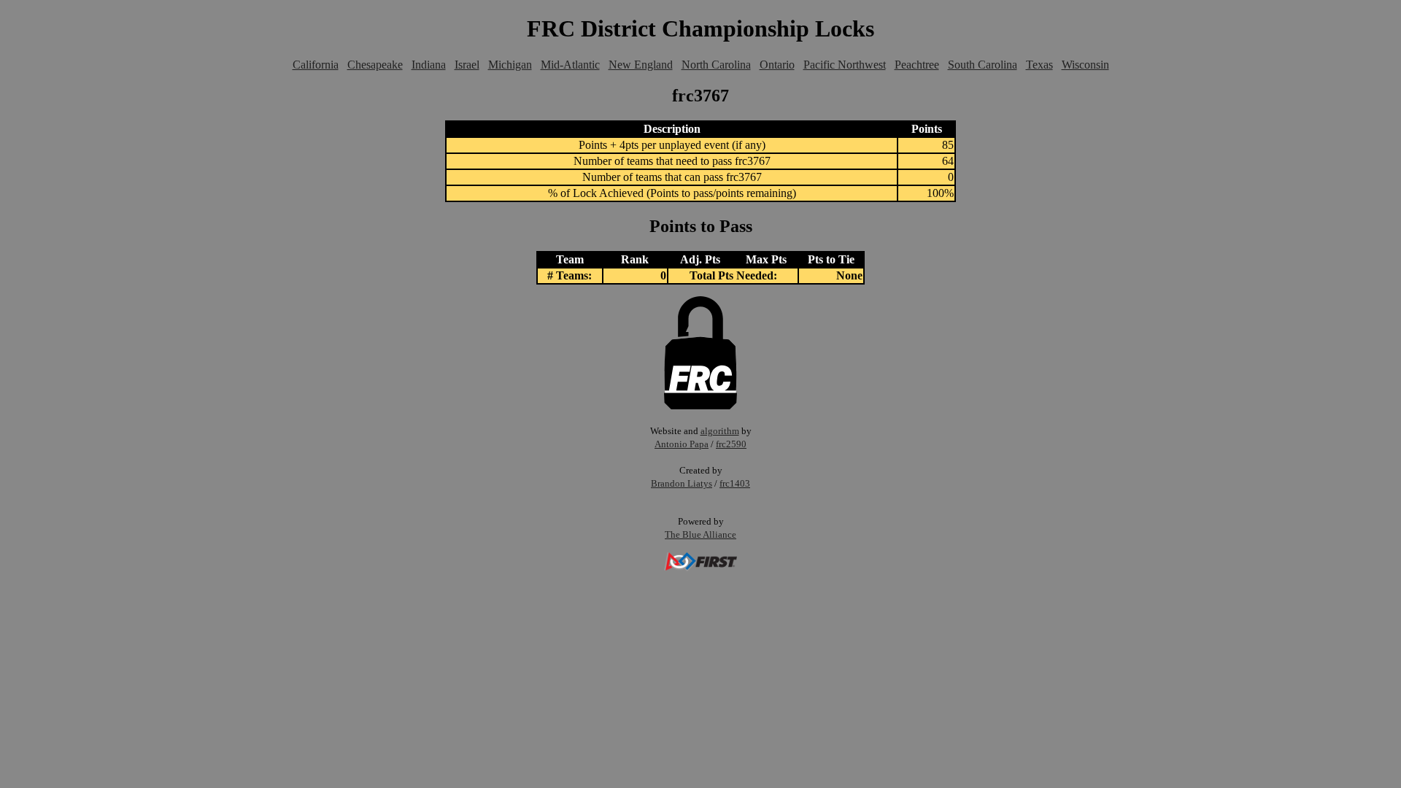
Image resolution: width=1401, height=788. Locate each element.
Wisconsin (1085, 64)
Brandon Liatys (681, 483)
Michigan (510, 64)
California (316, 64)
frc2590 (731, 444)
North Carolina (716, 64)
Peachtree (917, 64)
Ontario (777, 64)
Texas (1039, 64)
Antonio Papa (682, 444)
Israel (467, 64)
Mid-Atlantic (570, 64)
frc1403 (734, 483)
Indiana (429, 64)
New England (641, 64)
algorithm (719, 430)
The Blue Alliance (700, 534)
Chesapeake (375, 64)
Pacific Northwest (844, 64)
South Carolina (982, 64)
